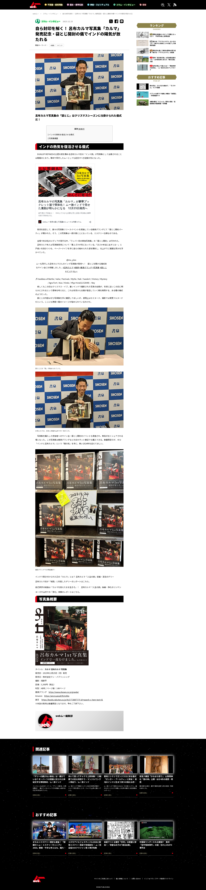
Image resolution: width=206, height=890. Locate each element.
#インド (68, 271)
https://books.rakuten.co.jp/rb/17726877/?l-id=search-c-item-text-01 (72, 699)
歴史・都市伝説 (76, 4)
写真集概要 (53, 138)
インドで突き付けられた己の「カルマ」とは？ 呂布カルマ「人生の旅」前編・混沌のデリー (74, 576)
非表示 (81, 129)
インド (60, 45)
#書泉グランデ (85, 267)
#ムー (75, 271)
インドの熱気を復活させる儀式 (61, 134)
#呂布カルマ (68, 267)
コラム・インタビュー (125, 4)
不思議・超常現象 (55, 4)
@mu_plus (71, 259)
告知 (144, 4)
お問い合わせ (136, 878)
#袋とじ (103, 267)
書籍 (52, 45)
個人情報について (122, 878)
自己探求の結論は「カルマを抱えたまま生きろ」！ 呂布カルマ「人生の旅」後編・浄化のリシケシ (78, 587)
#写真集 (96, 267)
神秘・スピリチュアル (99, 4)
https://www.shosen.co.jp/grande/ (64, 692)
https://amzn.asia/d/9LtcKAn (56, 695)
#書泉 (76, 267)
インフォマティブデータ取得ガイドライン (158, 878)
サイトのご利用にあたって (103, 878)
